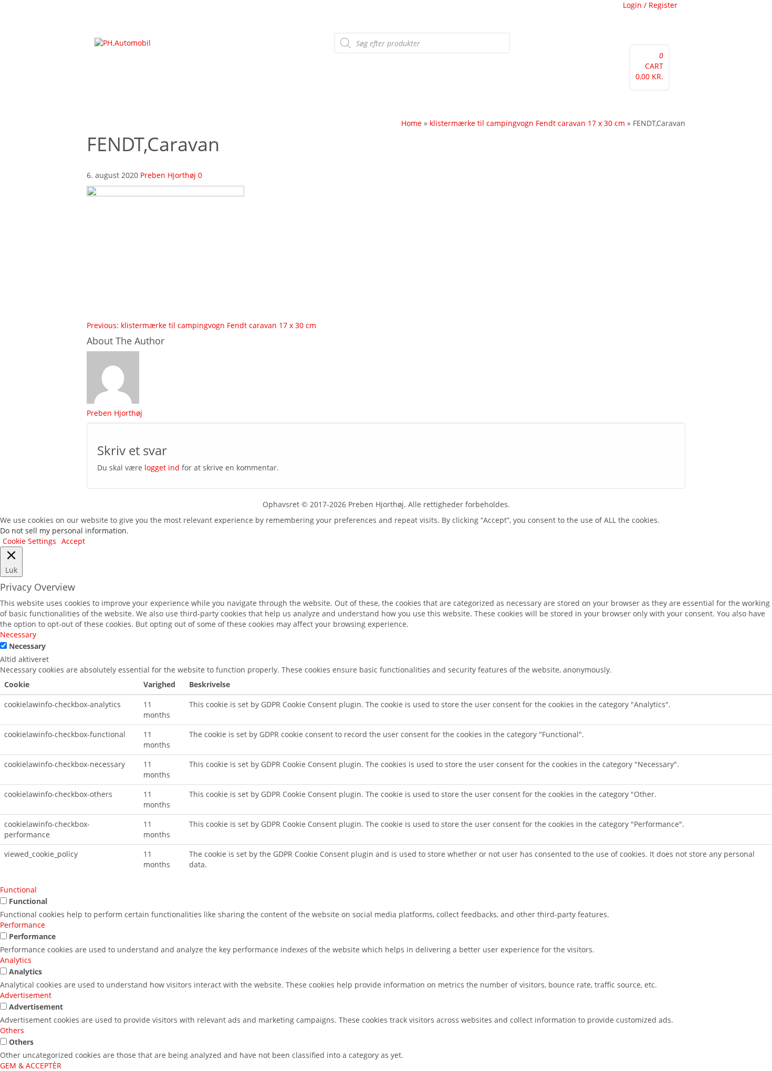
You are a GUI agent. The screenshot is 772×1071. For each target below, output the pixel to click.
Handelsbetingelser (293, 13)
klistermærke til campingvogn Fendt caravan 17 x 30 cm (201, 325)
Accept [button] (73, 541)
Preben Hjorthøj (168, 175)
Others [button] (12, 1030)
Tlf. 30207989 (198, 13)
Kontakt (216, 104)
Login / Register (650, 5)
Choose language (430, 13)
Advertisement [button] (25, 995)
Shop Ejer (274, 104)
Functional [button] (18, 890)
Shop (244, 104)
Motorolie (180, 104)
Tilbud (147, 104)
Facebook (114, 13)
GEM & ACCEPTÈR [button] (30, 1065)
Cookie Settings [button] (29, 541)
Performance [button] (22, 925)
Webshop (114, 104)
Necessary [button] (18, 634)
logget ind (162, 467)
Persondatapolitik (363, 13)
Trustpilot (152, 13)
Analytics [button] (16, 960)
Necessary (27, 646)
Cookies (240, 13)
